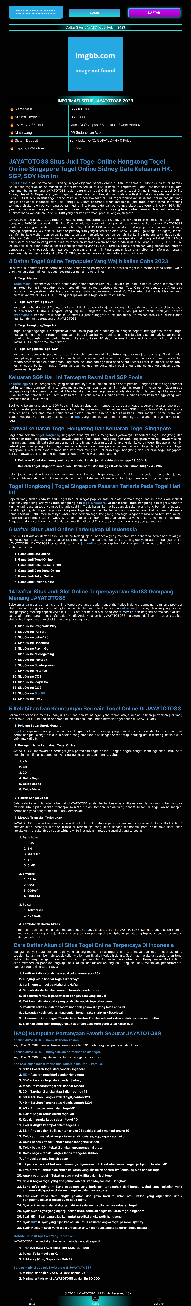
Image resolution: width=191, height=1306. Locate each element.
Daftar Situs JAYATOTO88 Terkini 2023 (95, 27)
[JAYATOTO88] (36, 12)
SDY (34, 1222)
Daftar (95, 1304)
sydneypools (22, 315)
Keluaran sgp (18, 384)
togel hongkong (48, 435)
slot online (127, 608)
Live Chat (159, 1303)
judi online (88, 543)
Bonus (32, 1303)
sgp (78, 417)
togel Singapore (94, 503)
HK (25, 1074)
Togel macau (22, 284)
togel (17, 731)
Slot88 (40, 693)
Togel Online (18, 183)
